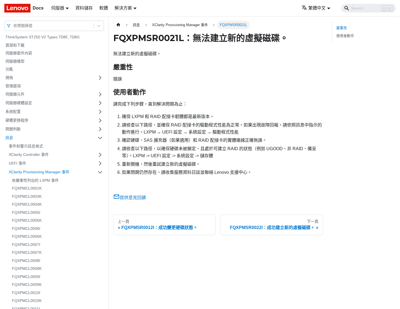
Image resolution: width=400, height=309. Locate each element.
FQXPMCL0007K (27, 252)
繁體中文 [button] (317, 8)
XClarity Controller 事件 (29, 154)
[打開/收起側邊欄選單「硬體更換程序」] (100, 120)
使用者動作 (345, 36)
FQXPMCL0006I (26, 228)
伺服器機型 (14, 61)
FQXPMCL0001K (27, 188)
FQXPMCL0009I (26, 276)
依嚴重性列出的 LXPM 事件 (35, 180)
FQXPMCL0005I (26, 212)
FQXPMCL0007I (26, 244)
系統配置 (13, 111)
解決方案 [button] (123, 8)
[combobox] (13, 26)
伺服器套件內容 (18, 53)
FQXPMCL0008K (27, 268)
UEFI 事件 (17, 163)
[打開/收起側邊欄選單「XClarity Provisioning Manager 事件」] (100, 172)
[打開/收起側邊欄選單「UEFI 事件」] (100, 163)
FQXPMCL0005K (27, 220)
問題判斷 (13, 129)
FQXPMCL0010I (26, 293)
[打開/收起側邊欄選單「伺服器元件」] (100, 94)
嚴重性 (341, 28)
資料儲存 (84, 8)
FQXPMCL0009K (27, 284)
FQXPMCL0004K (27, 204)
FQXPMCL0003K (27, 196)
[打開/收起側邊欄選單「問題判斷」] (100, 129)
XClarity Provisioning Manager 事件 (39, 172)
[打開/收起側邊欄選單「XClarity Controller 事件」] (100, 154)
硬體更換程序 (16, 120)
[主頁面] (118, 25)
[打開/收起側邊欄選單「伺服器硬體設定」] (100, 103)
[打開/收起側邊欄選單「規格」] (100, 77)
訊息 (9, 137)
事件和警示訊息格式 (26, 146)
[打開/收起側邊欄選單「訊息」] (100, 138)
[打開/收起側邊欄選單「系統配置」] (100, 111)
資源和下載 (14, 45)
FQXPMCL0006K (27, 236)
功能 (9, 69)
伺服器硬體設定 (18, 103)
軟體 (103, 8)
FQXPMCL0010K (27, 300)
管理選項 (13, 86)
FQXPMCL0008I (26, 260)
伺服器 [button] (57, 8)
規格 (9, 77)
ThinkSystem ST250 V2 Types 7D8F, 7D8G (42, 37)
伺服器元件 (14, 94)
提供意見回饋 (133, 197)
